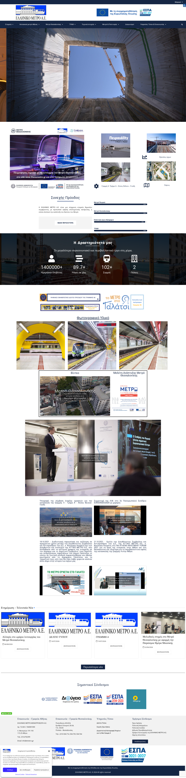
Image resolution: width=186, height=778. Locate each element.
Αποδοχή (10, 770)
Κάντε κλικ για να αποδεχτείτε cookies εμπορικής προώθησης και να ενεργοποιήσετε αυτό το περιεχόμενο (75, 396)
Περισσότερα (23, 649)
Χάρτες (167, 185)
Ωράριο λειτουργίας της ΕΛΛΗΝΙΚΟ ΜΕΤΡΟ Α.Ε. (149, 732)
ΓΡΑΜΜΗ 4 (102, 637)
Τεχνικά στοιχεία (88, 24)
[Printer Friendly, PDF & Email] (6, 713)
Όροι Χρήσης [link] (137, 723)
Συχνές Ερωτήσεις (103, 727)
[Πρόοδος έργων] (144, 157)
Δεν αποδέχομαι (25, 770)
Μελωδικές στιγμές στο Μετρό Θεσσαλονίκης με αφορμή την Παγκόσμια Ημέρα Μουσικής (158, 639)
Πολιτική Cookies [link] (138, 728)
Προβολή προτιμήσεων (41, 770)
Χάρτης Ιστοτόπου (139, 735)
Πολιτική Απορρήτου (31, 774)
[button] (49, 751)
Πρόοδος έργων (165, 157)
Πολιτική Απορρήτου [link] (140, 725)
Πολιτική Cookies (20, 774)
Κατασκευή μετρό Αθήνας (29, 24)
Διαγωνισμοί (129, 24)
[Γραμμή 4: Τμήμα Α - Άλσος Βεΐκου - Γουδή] (96, 186)
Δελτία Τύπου (101, 723)
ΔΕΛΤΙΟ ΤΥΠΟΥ (58, 637)
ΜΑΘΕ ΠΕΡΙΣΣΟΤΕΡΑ (65, 223)
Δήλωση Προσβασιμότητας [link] (142, 730)
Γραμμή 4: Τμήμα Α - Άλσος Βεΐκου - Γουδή (118, 186)
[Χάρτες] (146, 185)
